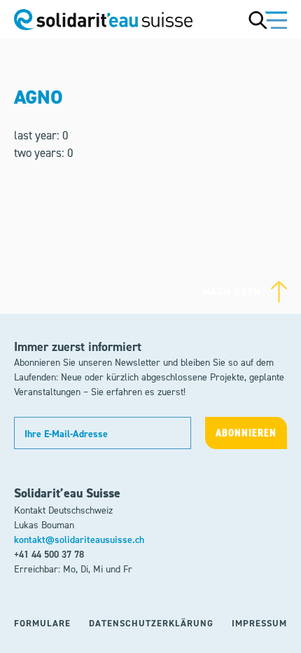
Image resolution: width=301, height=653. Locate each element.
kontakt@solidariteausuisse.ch (79, 540)
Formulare (42, 623)
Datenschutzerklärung (151, 623)
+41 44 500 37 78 (49, 554)
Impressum (259, 623)
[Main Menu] (267, 20)
